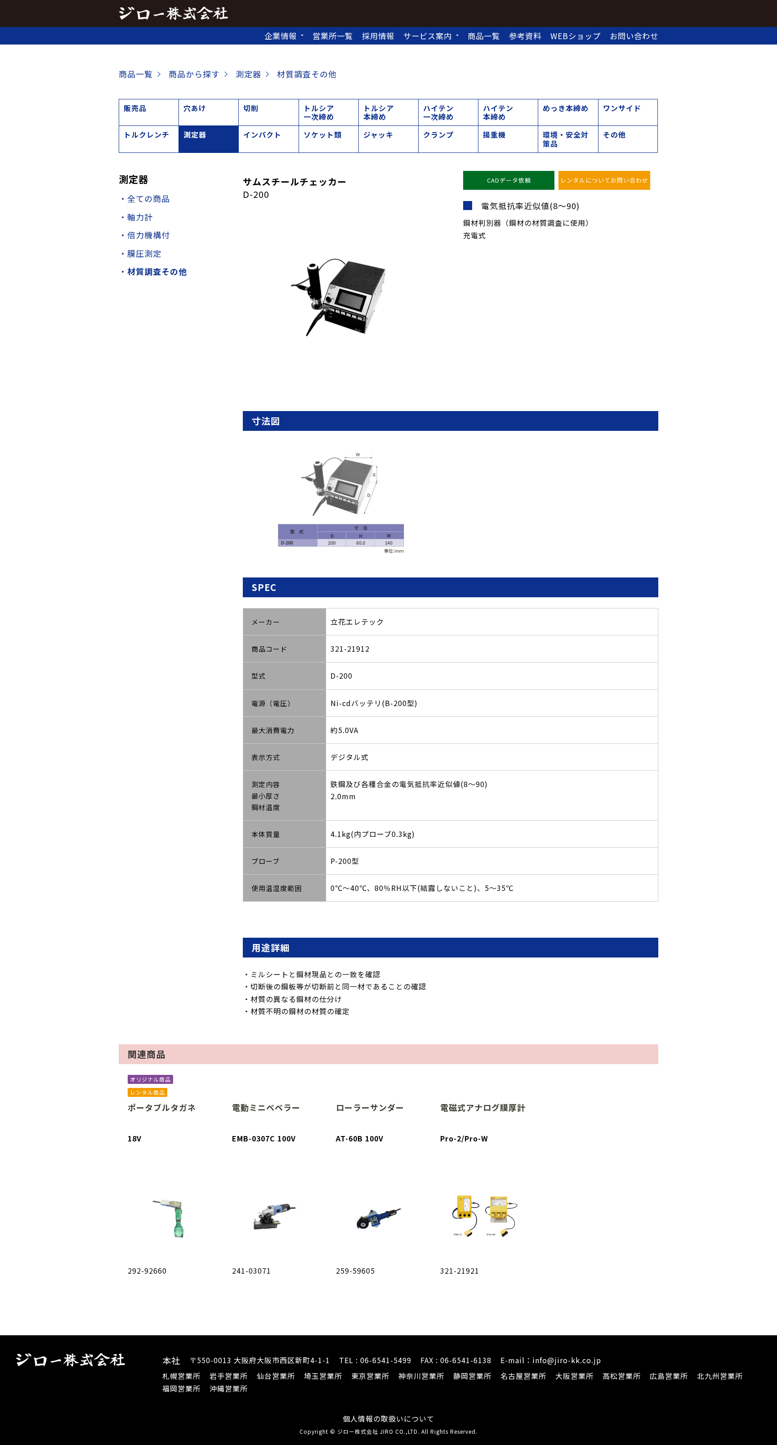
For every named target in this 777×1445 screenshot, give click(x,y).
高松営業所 (622, 1375)
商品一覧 (484, 35)
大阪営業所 (574, 1375)
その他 (614, 134)
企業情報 (280, 35)
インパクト (262, 134)
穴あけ (194, 108)
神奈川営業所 (421, 1375)
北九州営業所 (720, 1375)
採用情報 (378, 35)
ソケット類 (323, 134)
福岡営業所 (181, 1388)
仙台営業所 (276, 1375)
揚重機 (494, 134)
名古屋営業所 (523, 1375)
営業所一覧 (333, 35)
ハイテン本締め (498, 112)
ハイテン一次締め (438, 112)
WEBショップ (575, 35)
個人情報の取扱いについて (388, 1418)
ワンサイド (622, 108)
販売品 (135, 108)
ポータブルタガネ (162, 1107)
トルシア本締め (378, 112)
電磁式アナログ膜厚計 (483, 1107)
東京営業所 (370, 1375)
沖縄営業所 (229, 1388)
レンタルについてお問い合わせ (604, 180)
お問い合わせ (634, 35)
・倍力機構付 (144, 235)
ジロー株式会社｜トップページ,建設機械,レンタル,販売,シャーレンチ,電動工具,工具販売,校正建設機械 (173, 13)
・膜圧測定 (140, 253)
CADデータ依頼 (509, 180)
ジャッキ (378, 134)
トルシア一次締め (319, 112)
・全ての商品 (144, 198)
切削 (251, 108)
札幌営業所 (181, 1375)
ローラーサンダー (370, 1107)
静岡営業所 (472, 1375)
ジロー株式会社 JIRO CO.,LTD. (378, 1431)
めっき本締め (566, 108)
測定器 (194, 134)
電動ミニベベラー (266, 1107)
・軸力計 (136, 217)
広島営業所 (669, 1375)
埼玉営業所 (323, 1375)
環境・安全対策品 (566, 138)
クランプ (438, 134)
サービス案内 (427, 35)
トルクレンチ (147, 134)
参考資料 (525, 35)
